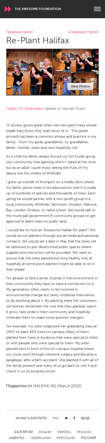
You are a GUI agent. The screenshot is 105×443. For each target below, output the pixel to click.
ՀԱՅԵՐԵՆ (17, 438)
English (45, 432)
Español (64, 432)
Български (23, 432)
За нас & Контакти (31, 418)
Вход (85, 418)
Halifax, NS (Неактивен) (25, 108)
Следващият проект (83, 32)
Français (84, 432)
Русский (88, 438)
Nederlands (40, 438)
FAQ (56, 418)
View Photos (80, 86)
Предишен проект (19, 32)
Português (66, 438)
